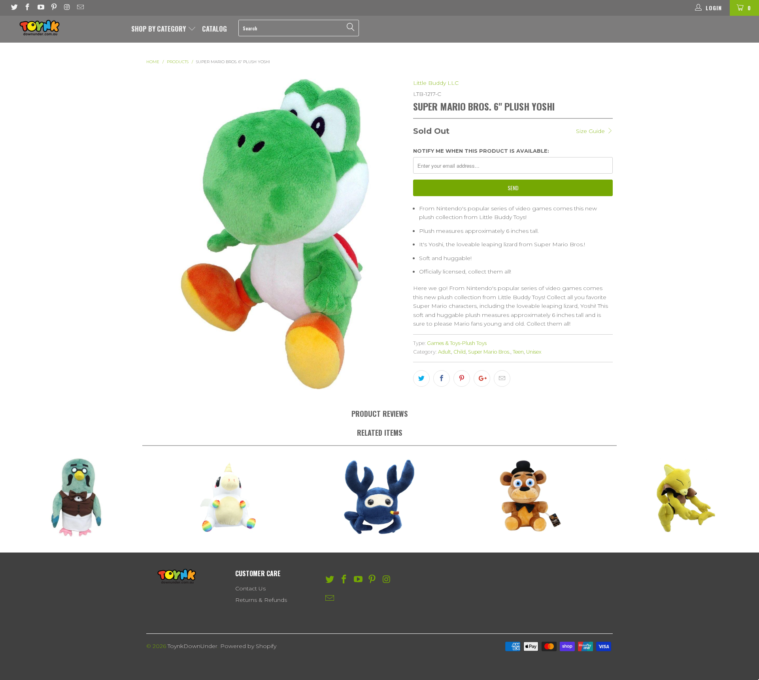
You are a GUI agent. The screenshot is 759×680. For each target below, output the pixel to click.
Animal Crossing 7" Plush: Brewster (76, 497)
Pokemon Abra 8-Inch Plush (683, 497)
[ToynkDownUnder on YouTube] (40, 7)
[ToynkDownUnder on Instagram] (67, 7)
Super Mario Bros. (489, 352)
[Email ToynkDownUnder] (80, 7)
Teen (518, 352)
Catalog (214, 29)
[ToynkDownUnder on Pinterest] (54, 7)
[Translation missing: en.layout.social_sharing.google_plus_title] (482, 378)
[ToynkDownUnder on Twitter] (14, 7)
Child (459, 352)
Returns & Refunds (261, 599)
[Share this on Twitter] (421, 378)
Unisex (534, 352)
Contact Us (250, 588)
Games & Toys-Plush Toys (457, 343)
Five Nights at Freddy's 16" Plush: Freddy (531, 497)
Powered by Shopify (248, 646)
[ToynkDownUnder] (64, 27)
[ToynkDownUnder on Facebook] (27, 7)
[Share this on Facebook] (441, 378)
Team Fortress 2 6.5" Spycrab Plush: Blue (379, 497)
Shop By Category (159, 29)
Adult (444, 352)
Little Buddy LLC (436, 82)
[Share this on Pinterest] (461, 378)
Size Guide (591, 131)
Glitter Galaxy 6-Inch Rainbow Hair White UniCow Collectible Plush (228, 497)
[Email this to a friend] (502, 378)
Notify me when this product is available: (481, 151)
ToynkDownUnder (192, 646)
